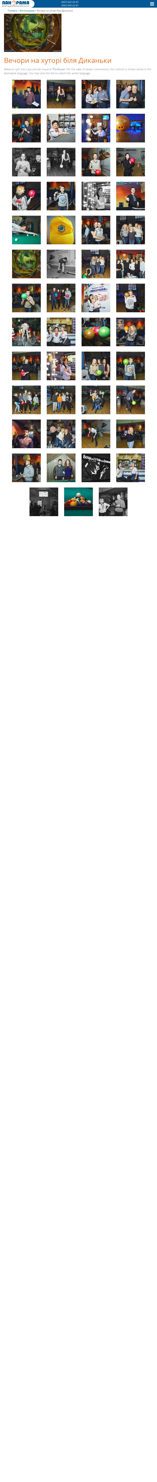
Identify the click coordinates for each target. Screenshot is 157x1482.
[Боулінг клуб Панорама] (15, 6)
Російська (59, 69)
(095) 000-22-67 (69, 5)
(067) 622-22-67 (69, 2)
